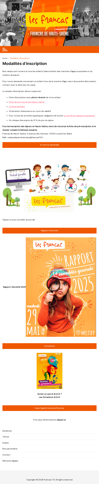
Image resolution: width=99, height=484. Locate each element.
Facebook (7, 430)
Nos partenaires (10, 448)
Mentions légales (10, 460)
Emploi (5, 442)
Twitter (5, 436)
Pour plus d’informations (49, 419)
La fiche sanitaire (17, 106)
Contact (6, 454)
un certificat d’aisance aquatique (79, 115)
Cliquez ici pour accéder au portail (18, 219)
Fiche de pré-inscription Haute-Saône (27, 102)
